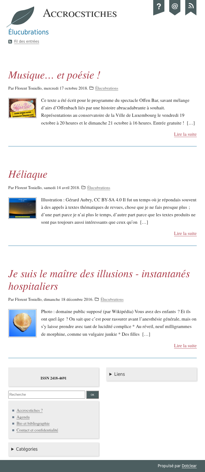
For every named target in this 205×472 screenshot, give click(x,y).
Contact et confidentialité (37, 430)
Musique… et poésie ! (54, 74)
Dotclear (189, 465)
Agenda (23, 416)
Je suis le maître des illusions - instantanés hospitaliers (99, 279)
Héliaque (28, 173)
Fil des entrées (26, 41)
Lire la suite (185, 134)
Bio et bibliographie (33, 423)
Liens (119, 374)
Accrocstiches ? (30, 410)
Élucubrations (106, 88)
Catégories (27, 449)
